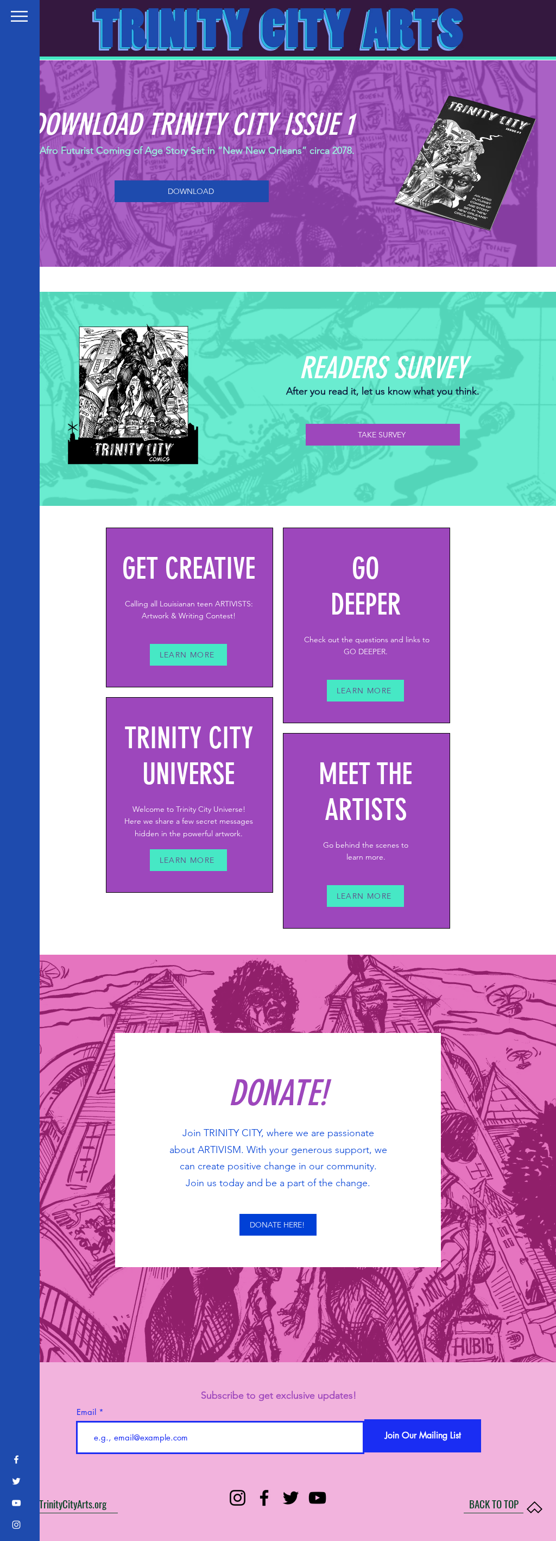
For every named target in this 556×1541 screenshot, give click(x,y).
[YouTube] (16, 1503)
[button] (19, 16)
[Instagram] (16, 1524)
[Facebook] (16, 1459)
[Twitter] (16, 1481)
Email (86, 1412)
